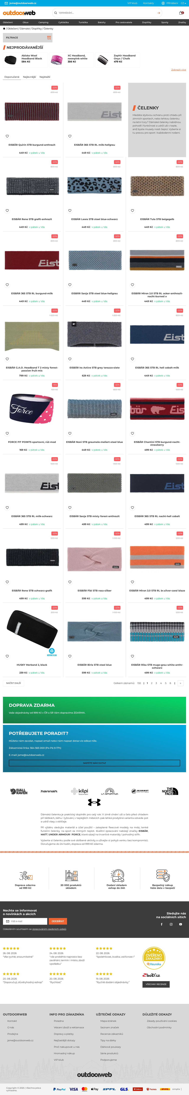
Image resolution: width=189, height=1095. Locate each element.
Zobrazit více (178, 69)
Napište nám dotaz (94, 763)
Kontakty (148, 3)
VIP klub (132, 3)
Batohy (102, 22)
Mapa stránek (108, 1021)
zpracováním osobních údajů (49, 929)
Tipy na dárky (108, 1040)
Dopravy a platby (64, 1034)
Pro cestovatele (124, 22)
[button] (7, 136)
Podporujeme (108, 1059)
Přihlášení (172, 3)
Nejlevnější (29, 77)
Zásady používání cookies (162, 1021)
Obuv (25, 22)
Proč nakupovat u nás (67, 1047)
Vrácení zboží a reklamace (69, 1027)
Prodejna (12, 1034)
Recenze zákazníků (111, 1034)
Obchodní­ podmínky (159, 1027)
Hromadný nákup (64, 1053)
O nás (10, 1027)
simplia (176, 1089)
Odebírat (58, 921)
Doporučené (11, 77)
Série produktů (109, 1053)
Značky (182, 22)
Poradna (59, 1021)
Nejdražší (45, 77)
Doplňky (146, 22)
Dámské (25, 28)
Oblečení (8, 22)
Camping (43, 22)
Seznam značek (109, 1027)
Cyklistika (63, 22)
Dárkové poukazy (110, 1047)
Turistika (83, 22)
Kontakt (12, 1021)
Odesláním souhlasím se (34, 929)
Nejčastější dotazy (64, 1040)
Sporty (164, 22)
